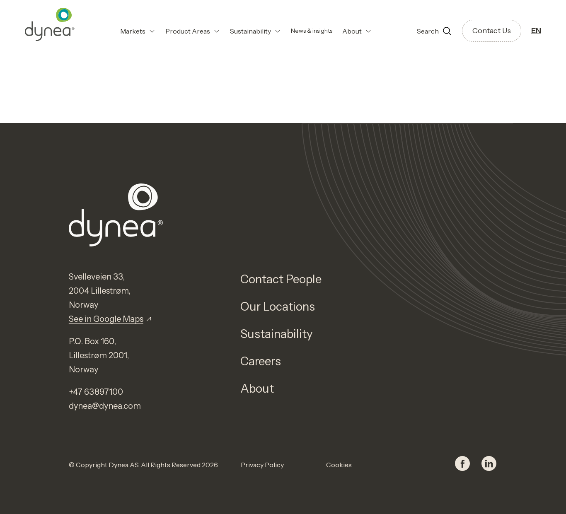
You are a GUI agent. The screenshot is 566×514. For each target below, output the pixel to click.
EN (536, 30)
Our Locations (277, 306)
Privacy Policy (262, 465)
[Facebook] (462, 464)
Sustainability (276, 334)
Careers (260, 361)
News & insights (311, 30)
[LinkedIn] (489, 464)
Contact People (281, 279)
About (257, 388)
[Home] (50, 24)
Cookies (339, 465)
